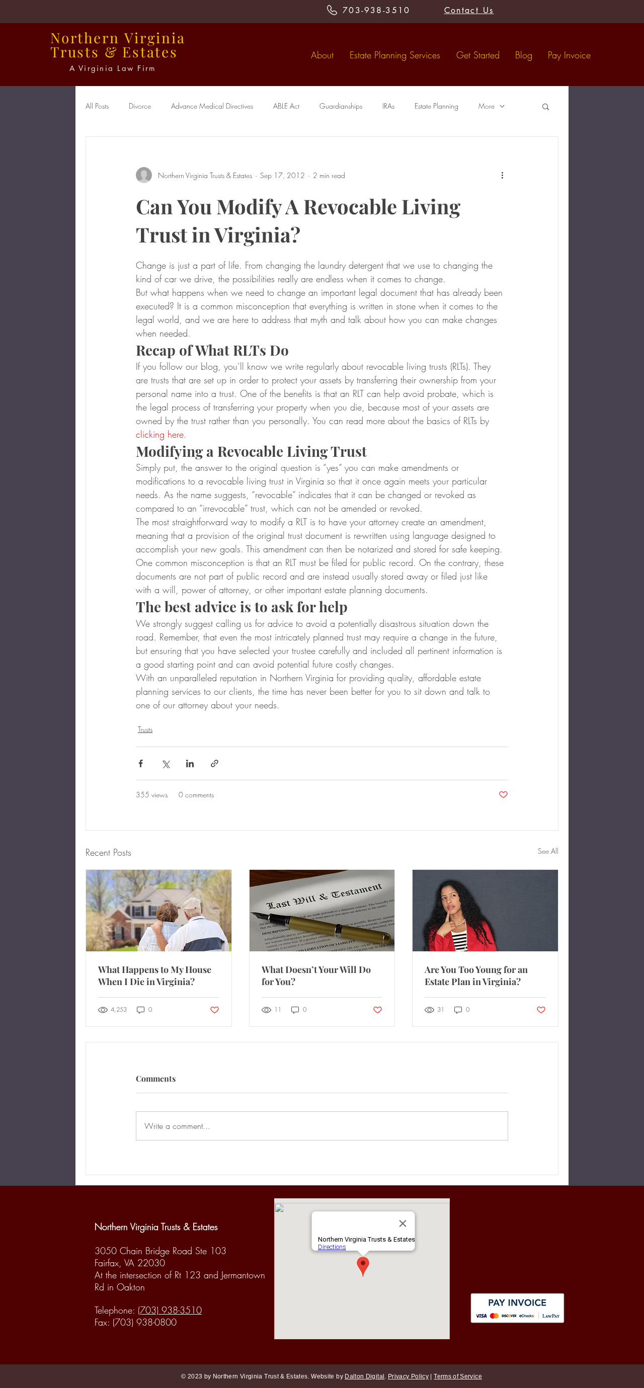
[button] (545, 106)
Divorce (140, 106)
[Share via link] (214, 763)
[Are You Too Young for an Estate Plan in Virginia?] (485, 910)
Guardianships (340, 106)
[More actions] (502, 175)
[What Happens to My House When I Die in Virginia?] (158, 910)
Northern (84, 37)
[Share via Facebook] (140, 763)
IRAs (388, 106)
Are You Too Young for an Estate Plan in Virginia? (476, 975)
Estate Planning (436, 106)
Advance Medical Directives (212, 106)
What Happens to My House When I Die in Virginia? (154, 975)
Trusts (145, 729)
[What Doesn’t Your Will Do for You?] (322, 910)
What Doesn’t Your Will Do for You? (316, 975)
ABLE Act (286, 106)
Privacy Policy (408, 1376)
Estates (150, 51)
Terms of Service (458, 1376)
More (486, 106)
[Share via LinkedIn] (190, 763)
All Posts (97, 106)
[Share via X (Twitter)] (165, 763)
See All (548, 851)
